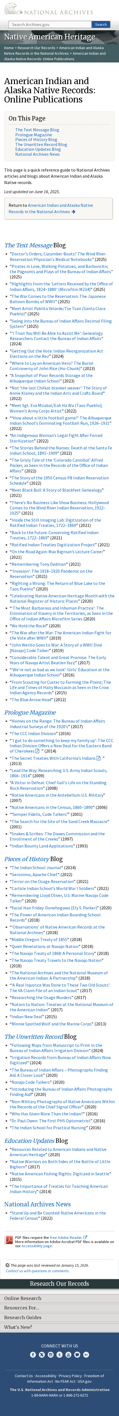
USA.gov (85, 1381)
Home (9, 47)
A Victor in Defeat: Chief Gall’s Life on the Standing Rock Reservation (58, 785)
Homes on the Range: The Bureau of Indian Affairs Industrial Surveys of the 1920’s (57, 723)
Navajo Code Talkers (31, 1082)
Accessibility (45, 1375)
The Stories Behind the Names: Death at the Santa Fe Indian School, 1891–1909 (61, 450)
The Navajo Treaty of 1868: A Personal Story (53, 953)
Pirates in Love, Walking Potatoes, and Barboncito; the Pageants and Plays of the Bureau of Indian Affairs (60, 268)
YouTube (68, 1354)
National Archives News (37, 154)
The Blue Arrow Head (31, 699)
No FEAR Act (65, 1381)
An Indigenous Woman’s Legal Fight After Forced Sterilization (56, 437)
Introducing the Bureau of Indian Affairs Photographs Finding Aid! (61, 1091)
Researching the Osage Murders (41, 997)
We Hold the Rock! (29, 625)
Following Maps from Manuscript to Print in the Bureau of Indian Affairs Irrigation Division (56, 1047)
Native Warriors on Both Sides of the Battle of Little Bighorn (60, 1164)
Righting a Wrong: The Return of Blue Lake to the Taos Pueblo (57, 585)
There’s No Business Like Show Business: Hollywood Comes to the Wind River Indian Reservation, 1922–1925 (59, 508)
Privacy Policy (70, 1375)
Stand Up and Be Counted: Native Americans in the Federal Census (58, 1215)
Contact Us (24, 1375)
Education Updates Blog (38, 149)
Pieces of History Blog (36, 139)
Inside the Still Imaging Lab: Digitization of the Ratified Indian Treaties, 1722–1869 (55, 522)
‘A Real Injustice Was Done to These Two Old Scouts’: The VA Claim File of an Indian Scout (60, 987)
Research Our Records (36, 47)
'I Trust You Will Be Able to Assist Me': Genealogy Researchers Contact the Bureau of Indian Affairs (56, 335)
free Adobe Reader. (66, 1237)
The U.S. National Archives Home (48, 10)
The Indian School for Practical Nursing (49, 1127)
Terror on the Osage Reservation (43, 881)
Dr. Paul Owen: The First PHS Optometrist (51, 1120)
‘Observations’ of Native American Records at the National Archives (57, 929)
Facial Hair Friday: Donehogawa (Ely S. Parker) (54, 908)
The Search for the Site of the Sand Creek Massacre (59, 821)
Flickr (86, 1354)
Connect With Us (59, 1346)
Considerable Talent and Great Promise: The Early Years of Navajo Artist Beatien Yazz (58, 660)
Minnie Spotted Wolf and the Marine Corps (52, 1024)
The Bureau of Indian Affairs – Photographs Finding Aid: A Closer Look (59, 1072)
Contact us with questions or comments (37, 1270)
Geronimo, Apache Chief (35, 874)
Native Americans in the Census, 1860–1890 (52, 807)
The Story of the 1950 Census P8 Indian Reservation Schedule (59, 480)
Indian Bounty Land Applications (42, 846)
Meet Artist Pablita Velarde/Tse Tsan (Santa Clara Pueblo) (57, 311)
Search (101, 24)
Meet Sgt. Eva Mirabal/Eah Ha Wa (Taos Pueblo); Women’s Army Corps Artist (56, 408)
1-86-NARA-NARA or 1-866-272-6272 (59, 1395)
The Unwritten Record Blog (41, 144)
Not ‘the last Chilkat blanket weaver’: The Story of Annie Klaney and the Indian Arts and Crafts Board (58, 390)
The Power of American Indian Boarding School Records (55, 917)
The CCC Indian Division (34, 733)
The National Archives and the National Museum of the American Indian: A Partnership (59, 975)
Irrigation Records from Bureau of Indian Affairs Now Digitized (60, 1060)
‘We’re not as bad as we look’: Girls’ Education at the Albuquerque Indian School (60, 672)
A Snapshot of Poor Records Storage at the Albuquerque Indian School (51, 378)
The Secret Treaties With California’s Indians (54, 758)
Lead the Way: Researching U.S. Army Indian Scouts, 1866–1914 (58, 773)
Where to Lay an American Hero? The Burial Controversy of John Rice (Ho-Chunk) (51, 365)
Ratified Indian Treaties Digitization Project (53, 544)
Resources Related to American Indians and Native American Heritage (58, 1151)
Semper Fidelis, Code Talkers (40, 814)
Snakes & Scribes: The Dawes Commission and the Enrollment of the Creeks (57, 836)
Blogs (77, 1354)
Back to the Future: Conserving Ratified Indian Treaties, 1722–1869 (54, 535)
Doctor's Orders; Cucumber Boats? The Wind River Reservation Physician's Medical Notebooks (58, 256)
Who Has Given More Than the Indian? (47, 1113)
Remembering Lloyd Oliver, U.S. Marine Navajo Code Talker (59, 897)
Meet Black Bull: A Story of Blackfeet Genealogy (57, 490)
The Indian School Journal (36, 867)
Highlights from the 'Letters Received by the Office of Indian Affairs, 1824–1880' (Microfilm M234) (61, 286)
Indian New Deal (27, 1016)
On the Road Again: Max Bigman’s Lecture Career (57, 551)
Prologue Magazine (33, 134)
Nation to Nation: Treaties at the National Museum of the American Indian (61, 1007)
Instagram (50, 1354)
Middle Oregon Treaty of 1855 (39, 939)
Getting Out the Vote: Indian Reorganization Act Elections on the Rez (56, 353)
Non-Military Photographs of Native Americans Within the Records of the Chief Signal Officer (62, 1104)
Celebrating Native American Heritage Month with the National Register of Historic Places (62, 598)
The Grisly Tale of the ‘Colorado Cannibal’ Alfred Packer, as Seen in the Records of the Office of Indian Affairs (59, 465)
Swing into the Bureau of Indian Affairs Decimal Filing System (61, 323)
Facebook (33, 1354)
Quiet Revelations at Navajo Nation (45, 946)
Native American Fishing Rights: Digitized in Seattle (60, 1173)
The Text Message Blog (37, 129)
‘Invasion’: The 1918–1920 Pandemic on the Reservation (51, 573)
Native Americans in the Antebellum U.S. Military (57, 795)
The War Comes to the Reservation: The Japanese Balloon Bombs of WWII (58, 298)
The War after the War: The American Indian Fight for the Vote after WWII (60, 635)
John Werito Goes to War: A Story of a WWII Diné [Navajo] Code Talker (56, 647)
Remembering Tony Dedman (39, 564)
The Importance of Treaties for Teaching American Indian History (59, 1188)
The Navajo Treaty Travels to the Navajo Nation (57, 960)
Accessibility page (37, 1245)
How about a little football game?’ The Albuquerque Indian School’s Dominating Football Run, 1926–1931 (61, 420)
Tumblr (59, 1354)
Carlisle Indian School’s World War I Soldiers (53, 888)
